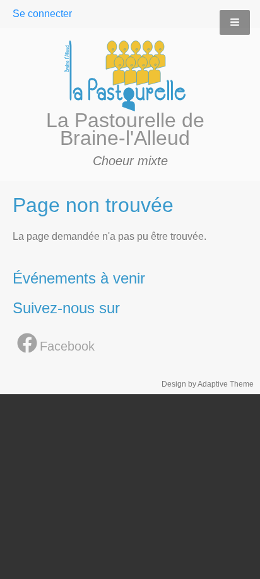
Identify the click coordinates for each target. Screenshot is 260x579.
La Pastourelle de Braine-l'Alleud (125, 129)
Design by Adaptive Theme (208, 384)
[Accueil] (130, 75)
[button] (235, 22)
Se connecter (42, 13)
